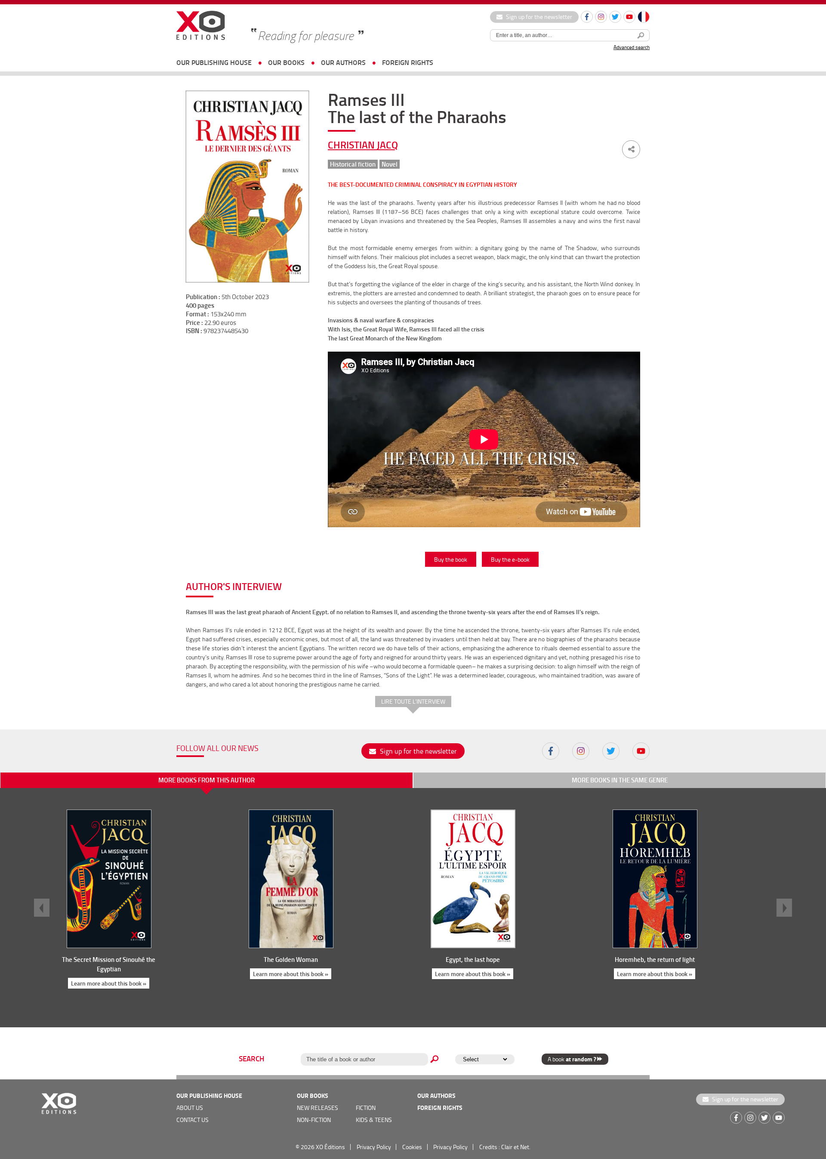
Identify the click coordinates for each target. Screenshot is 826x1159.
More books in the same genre (620, 780)
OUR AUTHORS (343, 62)
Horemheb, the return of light (655, 959)
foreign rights (407, 62)
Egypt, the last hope (473, 959)
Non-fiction (314, 1120)
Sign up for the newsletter (538, 16)
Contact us (192, 1120)
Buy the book (450, 559)
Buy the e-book (510, 559)
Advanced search (631, 47)
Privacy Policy (374, 1147)
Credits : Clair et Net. (504, 1147)
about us (189, 1107)
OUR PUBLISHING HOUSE (214, 62)
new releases (317, 1107)
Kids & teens (374, 1120)
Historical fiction (353, 164)
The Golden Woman (291, 959)
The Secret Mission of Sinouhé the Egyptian (108, 964)
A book (572, 1058)
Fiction (366, 1107)
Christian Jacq (363, 144)
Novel (390, 164)
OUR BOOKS (286, 62)
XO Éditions (330, 1147)
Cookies (412, 1147)
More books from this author (206, 780)
